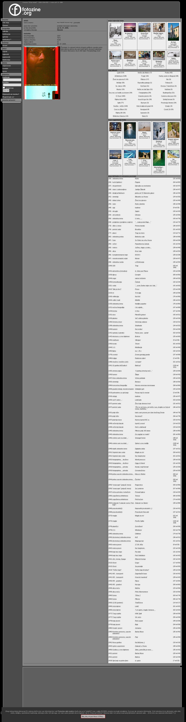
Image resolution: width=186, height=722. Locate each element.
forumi (5, 45)
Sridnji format (167, 99)
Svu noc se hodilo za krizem (119, 93)
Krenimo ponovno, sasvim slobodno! (121, 632)
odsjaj (114, 396)
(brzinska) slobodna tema (121, 537)
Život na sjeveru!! (119, 79)
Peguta (137, 182)
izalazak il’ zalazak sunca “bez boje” (123, 504)
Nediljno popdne (140, 304)
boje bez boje (117, 552)
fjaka (114, 351)
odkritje (5, 31)
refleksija (115, 296)
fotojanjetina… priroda (120, 467)
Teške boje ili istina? (142, 570)
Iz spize (138, 660)
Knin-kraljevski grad (144, 106)
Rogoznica (139, 485)
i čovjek (173, 142)
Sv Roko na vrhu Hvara (143, 240)
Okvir (114, 563)
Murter (119, 89)
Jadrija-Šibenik (140, 189)
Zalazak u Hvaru (141, 646)
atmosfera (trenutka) (119, 271)
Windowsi (138, 530)
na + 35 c (138, 351)
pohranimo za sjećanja (120, 392)
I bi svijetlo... (139, 307)
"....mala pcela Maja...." (143, 222)
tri (113, 293)
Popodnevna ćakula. (142, 244)
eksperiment (116, 186)
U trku (137, 311)
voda (129, 162)
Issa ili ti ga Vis (143, 99)
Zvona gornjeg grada (142, 354)
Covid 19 (167, 109)
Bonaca (137, 382)
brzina (114, 311)
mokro (114, 247)
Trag (136, 266)
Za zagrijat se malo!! (142, 434)
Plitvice (143, 79)
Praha (167, 72)
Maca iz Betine (140, 474)
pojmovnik (6, 57)
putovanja (115, 163)
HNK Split (138, 613)
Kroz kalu (138, 251)
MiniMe (137, 300)
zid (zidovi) (116, 215)
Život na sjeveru (140, 200)
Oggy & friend (140, 463)
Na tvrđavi (138, 329)
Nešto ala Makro (143, 72)
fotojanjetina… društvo (120, 459)
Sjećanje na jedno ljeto (120, 660)
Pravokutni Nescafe (142, 512)
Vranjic (167, 106)
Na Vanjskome (140, 456)
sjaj (113, 207)
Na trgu (137, 584)
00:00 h (137, 255)
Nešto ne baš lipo (143, 89)
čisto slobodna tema (119, 378)
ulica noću (116, 588)
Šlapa (137, 374)
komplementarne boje (120, 255)
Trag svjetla (116, 613)
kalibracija (6, 34)
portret (114, 653)
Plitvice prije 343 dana (142, 431)
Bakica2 (138, 365)
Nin (167, 79)
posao (144, 63)
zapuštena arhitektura (120, 496)
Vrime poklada (140, 378)
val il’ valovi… (117, 400)
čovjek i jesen (117, 628)
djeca (114, 275)
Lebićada (138, 400)
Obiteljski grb (139, 389)
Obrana (137, 215)
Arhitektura (118, 76)
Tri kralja (138, 293)
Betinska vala (139, 236)
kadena (137, 207)
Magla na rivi (139, 452)
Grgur (137, 563)
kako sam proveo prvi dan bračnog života (149, 412)
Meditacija (138, 347)
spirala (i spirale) (118, 333)
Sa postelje (139, 566)
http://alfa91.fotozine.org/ (64, 22)
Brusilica (138, 229)
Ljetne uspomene (118, 646)
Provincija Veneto (167, 103)
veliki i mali (116, 300)
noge (114, 278)
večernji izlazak (117, 423)
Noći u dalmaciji (140, 427)
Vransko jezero (143, 96)
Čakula (137, 282)
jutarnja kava (116, 420)
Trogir (143, 76)
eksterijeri (173, 44)
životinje (173, 162)
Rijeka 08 (119, 113)
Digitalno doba (140, 449)
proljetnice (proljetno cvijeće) (122, 222)
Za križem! (139, 526)
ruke (114, 204)
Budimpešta (167, 93)
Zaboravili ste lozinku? (11, 94)
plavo (114, 233)
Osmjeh (138, 275)
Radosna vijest (140, 358)
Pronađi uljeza (140, 492)
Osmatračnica (140, 470)
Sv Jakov (119, 86)
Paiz (136, 637)
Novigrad (143, 109)
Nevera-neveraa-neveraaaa (145, 385)
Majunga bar (139, 541)
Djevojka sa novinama (143, 186)
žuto (114, 240)
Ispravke (144, 113)
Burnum (143, 103)
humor (114, 374)
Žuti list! (137, 479)
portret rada (116, 229)
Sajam (137, 211)
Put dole (138, 552)
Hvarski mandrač (141, 577)
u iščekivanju (139, 262)
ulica (115, 42)
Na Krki (137, 296)
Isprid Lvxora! (140, 423)
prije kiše (115, 412)
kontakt (5, 68)
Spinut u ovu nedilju (142, 443)
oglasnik (6, 54)
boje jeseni (116, 621)
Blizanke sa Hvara (141, 197)
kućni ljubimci (117, 182)
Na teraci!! (138, 416)
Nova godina (116, 642)
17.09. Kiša (139, 544)
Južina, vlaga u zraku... (143, 247)
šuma (114, 595)
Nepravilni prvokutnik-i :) (143, 508)
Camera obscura (167, 96)
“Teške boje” (116, 570)
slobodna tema (117, 178)
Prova (137, 289)
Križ (136, 537)
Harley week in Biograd (167, 76)
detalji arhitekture (118, 193)
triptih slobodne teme (119, 449)
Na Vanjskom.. (140, 548)
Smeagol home (140, 438)
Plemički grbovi (140, 314)
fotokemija (6, 60)
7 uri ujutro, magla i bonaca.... (145, 610)
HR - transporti (117, 573)
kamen (114, 329)
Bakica (137, 657)
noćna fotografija (118, 307)
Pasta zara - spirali (141, 333)
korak (114, 344)
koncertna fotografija (119, 385)
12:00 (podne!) (117, 602)
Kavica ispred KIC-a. (142, 420)
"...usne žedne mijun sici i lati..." (146, 285)
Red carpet (139, 621)
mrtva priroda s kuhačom (121, 492)
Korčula (143, 86)
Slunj (143, 116)
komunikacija (117, 282)
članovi (5, 25)
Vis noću (138, 617)
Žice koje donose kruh (143, 403)
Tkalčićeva (139, 602)
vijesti (5, 51)
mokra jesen (116, 544)
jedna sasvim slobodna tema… (123, 474)
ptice (129, 62)
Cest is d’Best (119, 109)
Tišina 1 (138, 595)
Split (119, 103)
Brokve (137, 336)
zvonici (114, 354)
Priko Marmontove (141, 592)
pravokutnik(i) (117, 508)
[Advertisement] (102, 688)
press (5, 71)
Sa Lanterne (139, 488)
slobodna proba (117, 236)
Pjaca (137, 581)
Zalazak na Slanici (141, 503)
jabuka (114, 318)
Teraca (137, 496)
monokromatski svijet (119, 258)
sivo (113, 314)
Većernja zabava (141, 322)
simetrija (115, 197)
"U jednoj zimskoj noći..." (143, 371)
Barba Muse (139, 632)
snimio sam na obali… (120, 438)
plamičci (115, 526)
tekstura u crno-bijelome (120, 336)
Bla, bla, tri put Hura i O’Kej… (93, 716)
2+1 (113, 530)
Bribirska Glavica (119, 116)
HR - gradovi (116, 581)
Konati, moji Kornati (141, 467)
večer (114, 244)
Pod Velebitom (140, 555)
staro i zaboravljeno (119, 189)
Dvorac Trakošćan (167, 86)
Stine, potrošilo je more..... (144, 650)
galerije (5, 37)
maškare (115, 340)
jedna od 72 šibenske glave (144, 193)
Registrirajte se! (8, 97)
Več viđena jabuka (141, 318)
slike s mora (116, 226)
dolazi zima (116, 200)
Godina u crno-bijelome (120, 650)
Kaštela (167, 89)
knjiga (114, 358)
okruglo (115, 211)
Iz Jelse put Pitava (141, 271)
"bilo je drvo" (116, 289)
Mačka (137, 588)
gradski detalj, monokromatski (123, 389)
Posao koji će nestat (142, 392)
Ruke (137, 178)
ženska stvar (117, 322)
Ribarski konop (140, 559)
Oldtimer (138, 533)
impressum (7, 66)
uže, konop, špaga (119, 559)
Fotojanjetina (143, 93)
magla (114, 515)
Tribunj (167, 83)
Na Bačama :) (140, 642)
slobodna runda (117, 262)
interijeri (144, 36)
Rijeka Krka (119, 99)
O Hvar (118, 96)
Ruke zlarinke (140, 204)
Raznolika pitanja (144, 83)
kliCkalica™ (7, 39)
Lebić (137, 606)
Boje (136, 624)
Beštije (119, 83)
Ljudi (118, 72)
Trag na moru (139, 233)
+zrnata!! (138, 362)
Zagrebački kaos (141, 573)
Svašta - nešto (118, 106)
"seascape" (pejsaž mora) (121, 485)
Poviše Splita (139, 521)
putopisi (130, 36)
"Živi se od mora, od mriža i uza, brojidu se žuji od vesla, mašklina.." (152, 408)
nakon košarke (140, 278)
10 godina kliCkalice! (119, 365)
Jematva (138, 628)
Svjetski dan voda (118, 452)
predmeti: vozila (173, 61)
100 (113, 266)
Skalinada (138, 325)
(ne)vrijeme (116, 606)
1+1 (113, 347)
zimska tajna (116, 371)
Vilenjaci (138, 340)
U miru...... (138, 218)
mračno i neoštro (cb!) (120, 362)
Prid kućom (139, 499)
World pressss (140, 459)
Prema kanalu (140, 226)
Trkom (137, 344)
